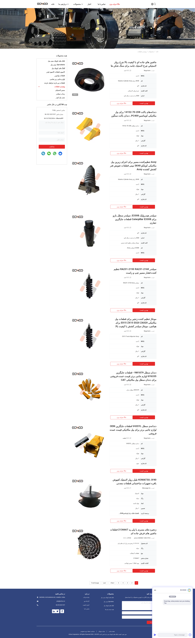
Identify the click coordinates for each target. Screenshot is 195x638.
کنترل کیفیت (86, 605)
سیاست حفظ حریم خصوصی (87, 631)
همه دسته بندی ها (109, 609)
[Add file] (190, 635)
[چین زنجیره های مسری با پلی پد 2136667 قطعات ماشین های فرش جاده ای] (89, 546)
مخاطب (52, 147)
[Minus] (155, 590)
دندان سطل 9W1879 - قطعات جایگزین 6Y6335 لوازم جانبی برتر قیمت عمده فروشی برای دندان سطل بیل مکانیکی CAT (133, 376)
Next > (112, 583)
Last (104, 583)
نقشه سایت (112, 631)
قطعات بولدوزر (60, 76)
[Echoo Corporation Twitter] (57, 611)
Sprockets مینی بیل (58, 65)
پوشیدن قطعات (59, 87)
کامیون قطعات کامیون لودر (55, 72)
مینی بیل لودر (60, 98)
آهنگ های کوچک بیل (58, 68)
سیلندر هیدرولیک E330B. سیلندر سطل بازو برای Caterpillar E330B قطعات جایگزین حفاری (134, 219)
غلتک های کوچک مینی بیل (56, 61)
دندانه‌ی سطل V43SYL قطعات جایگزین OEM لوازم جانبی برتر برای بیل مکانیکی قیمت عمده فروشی (133, 430)
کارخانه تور (86, 601)
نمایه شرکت (86, 597)
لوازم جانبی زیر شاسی (57, 79)
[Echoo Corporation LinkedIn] (54, 611)
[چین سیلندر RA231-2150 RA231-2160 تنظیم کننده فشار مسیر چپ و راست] (89, 285)
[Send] (155, 635)
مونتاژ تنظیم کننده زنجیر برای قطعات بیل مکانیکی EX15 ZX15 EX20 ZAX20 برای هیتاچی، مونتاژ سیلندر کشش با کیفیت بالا (135, 323)
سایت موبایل (102, 631)
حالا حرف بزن (121, 103)
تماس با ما (86, 609)
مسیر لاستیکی (60, 90)
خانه (157, 51)
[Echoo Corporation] (42, 3)
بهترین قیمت (144, 103)
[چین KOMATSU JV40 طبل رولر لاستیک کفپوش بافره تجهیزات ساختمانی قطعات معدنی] (89, 496)
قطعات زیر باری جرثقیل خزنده (54, 83)
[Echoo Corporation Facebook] (62, 611)
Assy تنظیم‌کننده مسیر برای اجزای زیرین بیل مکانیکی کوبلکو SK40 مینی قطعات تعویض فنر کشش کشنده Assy (133, 166)
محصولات (151, 51)
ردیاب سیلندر (60, 94)
